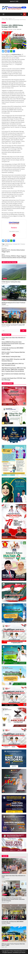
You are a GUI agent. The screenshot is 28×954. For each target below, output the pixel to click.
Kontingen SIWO (16, 244)
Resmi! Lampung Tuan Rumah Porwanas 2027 (14, 315)
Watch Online (24, 14)
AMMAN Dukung (8, 244)
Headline (5, 894)
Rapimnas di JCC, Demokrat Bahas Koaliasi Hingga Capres (13, 250)
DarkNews (15, 952)
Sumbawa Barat (6, 872)
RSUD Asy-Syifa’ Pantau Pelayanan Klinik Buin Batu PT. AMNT (14, 934)
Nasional (3, 22)
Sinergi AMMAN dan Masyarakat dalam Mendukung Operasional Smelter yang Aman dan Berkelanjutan (13, 343)
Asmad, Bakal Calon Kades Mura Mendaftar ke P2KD (14, 866)
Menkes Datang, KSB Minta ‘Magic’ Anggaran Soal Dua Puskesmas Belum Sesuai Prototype (14, 256)
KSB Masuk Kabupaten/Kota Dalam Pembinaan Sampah (14, 293)
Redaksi (5, 29)
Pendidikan (5, 918)
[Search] (21, 14)
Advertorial (5, 940)
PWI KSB (6, 245)
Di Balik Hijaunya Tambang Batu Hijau (14, 272)
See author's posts (14, 231)
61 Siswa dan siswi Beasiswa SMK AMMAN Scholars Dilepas (14, 912)
